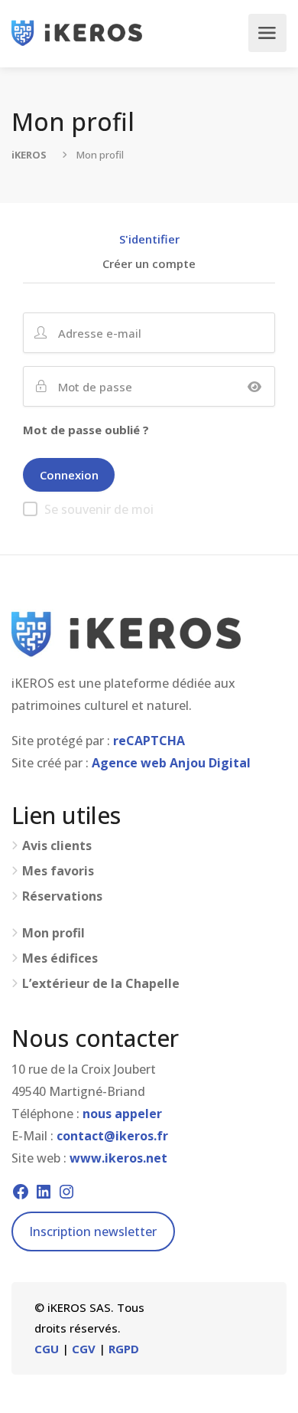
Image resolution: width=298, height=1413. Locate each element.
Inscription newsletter (93, 1231)
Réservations (62, 896)
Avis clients (57, 846)
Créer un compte (149, 264)
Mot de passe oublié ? (86, 429)
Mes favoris (58, 871)
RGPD (124, 1348)
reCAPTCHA (149, 740)
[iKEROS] (76, 32)
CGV (84, 1348)
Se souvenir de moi (99, 509)
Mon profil (53, 933)
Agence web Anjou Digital (171, 762)
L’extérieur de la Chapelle (101, 984)
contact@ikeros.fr (112, 1135)
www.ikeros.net (118, 1158)
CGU (46, 1348)
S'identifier (149, 240)
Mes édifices (60, 958)
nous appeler (122, 1113)
